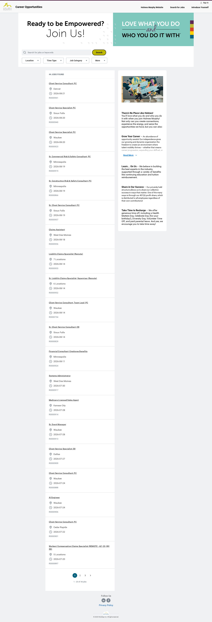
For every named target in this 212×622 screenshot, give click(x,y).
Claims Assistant (57, 229)
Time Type (52, 60)
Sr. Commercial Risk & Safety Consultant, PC (70, 156)
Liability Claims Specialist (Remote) (66, 254)
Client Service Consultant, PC (63, 83)
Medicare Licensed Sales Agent (64, 400)
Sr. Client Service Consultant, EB (64, 327)
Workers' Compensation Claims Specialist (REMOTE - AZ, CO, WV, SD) (79, 547)
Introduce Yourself (200, 7)
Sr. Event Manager (57, 424)
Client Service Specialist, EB (62, 449)
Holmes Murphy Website (152, 7)
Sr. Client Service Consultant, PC (64, 205)
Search (99, 52)
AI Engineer (54, 497)
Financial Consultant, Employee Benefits (68, 351)
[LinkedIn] (104, 600)
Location (30, 60)
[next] (90, 575)
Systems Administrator (60, 376)
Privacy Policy (106, 605)
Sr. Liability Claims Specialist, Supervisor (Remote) (73, 278)
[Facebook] (108, 600)
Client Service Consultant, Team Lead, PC (68, 302)
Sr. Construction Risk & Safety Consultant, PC (70, 181)
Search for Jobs (177, 7)
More (97, 60)
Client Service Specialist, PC (62, 108)
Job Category (76, 60)
